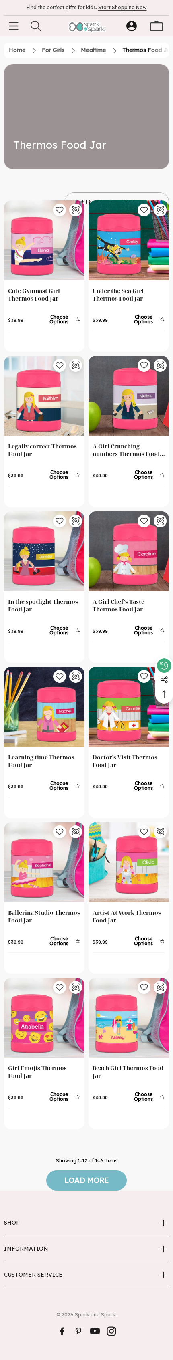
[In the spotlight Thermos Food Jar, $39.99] (44, 551)
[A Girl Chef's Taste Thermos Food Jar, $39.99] (129, 551)
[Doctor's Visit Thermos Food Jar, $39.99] (129, 707)
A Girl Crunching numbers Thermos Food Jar (126, 450)
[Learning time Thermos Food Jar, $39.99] (44, 707)
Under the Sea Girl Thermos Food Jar (118, 294)
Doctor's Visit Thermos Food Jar (125, 761)
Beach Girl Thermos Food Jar (128, 1072)
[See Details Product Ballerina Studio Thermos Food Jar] (75, 831)
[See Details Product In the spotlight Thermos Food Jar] (75, 521)
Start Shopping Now (122, 7)
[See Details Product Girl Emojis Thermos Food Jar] (75, 987)
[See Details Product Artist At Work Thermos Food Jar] (160, 831)
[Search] (35, 26)
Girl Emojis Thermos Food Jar (37, 1072)
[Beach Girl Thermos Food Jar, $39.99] (129, 1018)
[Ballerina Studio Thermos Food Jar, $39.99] (44, 862)
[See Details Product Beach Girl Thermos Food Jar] (160, 987)
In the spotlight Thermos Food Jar (43, 605)
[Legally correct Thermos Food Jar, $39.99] (44, 396)
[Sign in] (131, 26)
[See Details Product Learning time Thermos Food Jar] (75, 676)
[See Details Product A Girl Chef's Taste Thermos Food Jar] (160, 521)
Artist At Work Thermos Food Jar (127, 916)
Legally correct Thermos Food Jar (42, 450)
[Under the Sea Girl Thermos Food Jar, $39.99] (129, 240)
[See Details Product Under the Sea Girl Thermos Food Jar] (160, 210)
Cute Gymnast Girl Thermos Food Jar (34, 294)
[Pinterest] (78, 1331)
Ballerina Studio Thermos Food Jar (44, 916)
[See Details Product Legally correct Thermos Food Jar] (75, 365)
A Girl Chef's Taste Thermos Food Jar (118, 605)
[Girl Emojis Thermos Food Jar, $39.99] (44, 1018)
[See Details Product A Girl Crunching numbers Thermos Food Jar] (160, 365)
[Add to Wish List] (59, 210)
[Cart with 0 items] (156, 26)
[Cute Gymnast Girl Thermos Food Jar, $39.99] (44, 240)
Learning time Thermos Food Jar (41, 761)
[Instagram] (111, 1331)
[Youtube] (95, 1331)
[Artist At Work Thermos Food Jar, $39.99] (129, 862)
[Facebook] (62, 1331)
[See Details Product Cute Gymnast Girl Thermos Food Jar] (75, 210)
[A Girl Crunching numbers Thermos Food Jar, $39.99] (129, 396)
